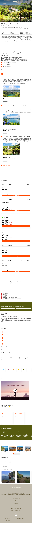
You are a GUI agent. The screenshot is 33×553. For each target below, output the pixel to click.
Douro (20, 451)
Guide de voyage (7, 520)
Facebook (12, 510)
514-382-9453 (10, 62)
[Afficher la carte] (2, 74)
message (15, 62)
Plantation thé (13, 461)
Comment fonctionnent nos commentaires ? (7, 409)
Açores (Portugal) (4, 451)
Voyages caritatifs (16, 503)
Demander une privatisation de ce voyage (8, 64)
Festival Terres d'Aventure (20, 518)
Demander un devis (16, 308)
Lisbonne (27, 451)
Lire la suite (3, 420)
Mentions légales (7, 518)
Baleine (8, 461)
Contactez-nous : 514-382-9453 (16, 508)
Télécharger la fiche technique (7, 66)
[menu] (30, 2)
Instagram (16, 510)
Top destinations (15, 498)
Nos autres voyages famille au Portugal (6, 469)
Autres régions (17, 453)
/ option (16, 195)
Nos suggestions (15, 500)
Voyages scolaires (16, 504)
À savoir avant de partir (5, 349)
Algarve (12, 451)
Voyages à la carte (16, 501)
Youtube (20, 510)
